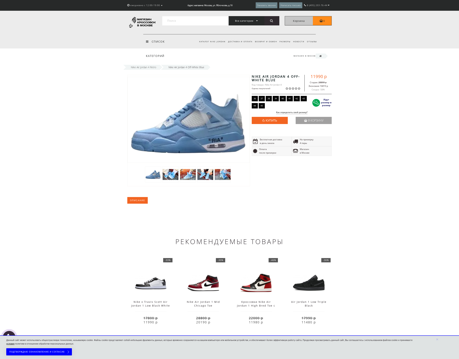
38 (269, 98)
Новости (298, 41)
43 (303, 98)
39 (276, 98)
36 (255, 98)
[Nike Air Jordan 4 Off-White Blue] (153, 174)
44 (255, 105)
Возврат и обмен (266, 41)
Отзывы (312, 41)
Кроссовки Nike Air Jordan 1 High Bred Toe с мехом (256, 305)
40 (282, 98)
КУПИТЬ (271, 120)
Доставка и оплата (240, 41)
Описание (137, 200)
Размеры (285, 41)
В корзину (315, 120)
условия (10, 344)
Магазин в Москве (305, 56)
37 (262, 98)
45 (262, 105)
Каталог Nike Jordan (212, 41)
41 (289, 98)
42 (296, 98)
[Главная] (320, 56)
